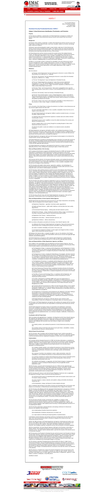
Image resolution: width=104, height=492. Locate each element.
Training (49, 488)
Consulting (54, 488)
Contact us (65, 488)
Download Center (40, 488)
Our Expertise (60, 488)
